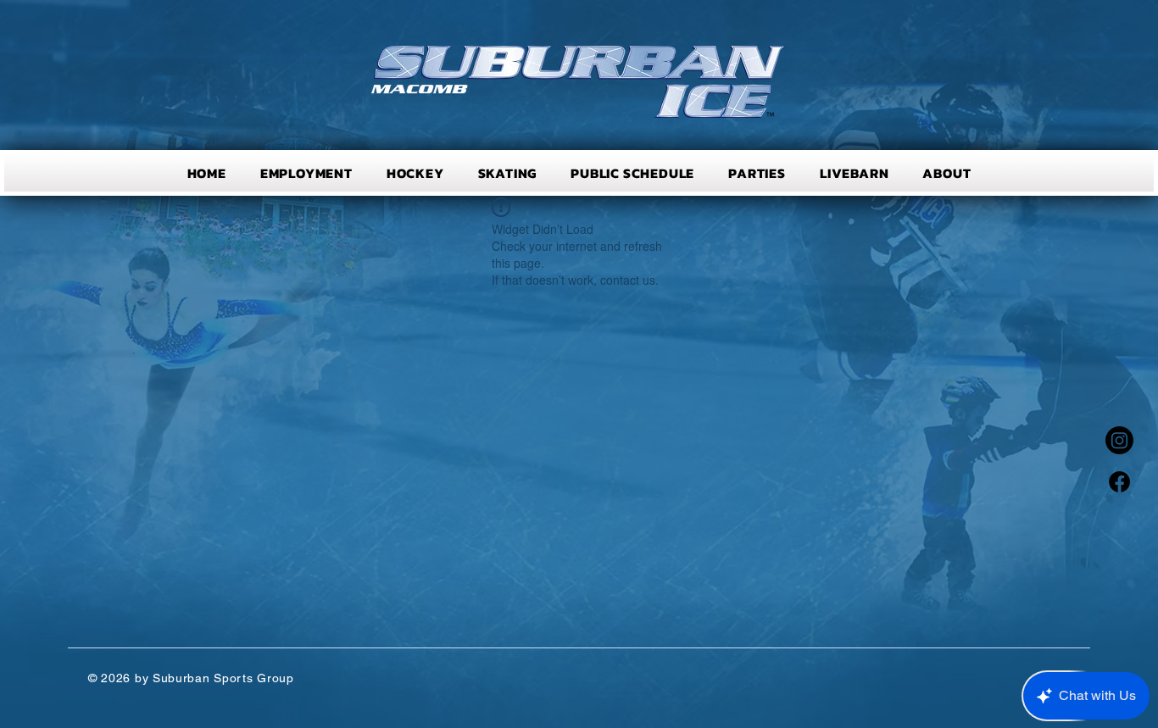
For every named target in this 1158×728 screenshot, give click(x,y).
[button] (415, 173)
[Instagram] (1119, 440)
